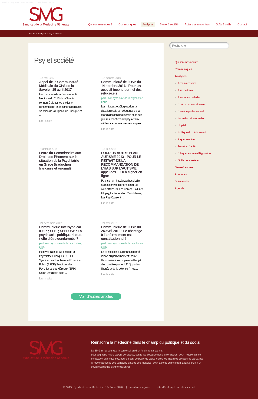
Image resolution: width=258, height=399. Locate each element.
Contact (242, 24)
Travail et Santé (186, 146)
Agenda (179, 188)
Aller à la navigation (10, 2)
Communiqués (127, 24)
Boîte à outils (223, 24)
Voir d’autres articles (96, 296)
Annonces (181, 174)
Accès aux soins (187, 83)
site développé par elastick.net (176, 387)
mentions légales (140, 387)
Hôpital (182, 125)
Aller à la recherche (46, 2)
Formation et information (191, 118)
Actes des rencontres (197, 24)
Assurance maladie (189, 97)
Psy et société (186, 139)
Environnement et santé (191, 104)
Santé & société (169, 24)
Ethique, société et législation (194, 153)
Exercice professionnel (191, 111)
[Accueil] (40, 17)
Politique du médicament (192, 132)
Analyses (147, 24)
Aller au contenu (28, 2)
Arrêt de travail (186, 90)
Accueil (31, 33)
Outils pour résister (188, 160)
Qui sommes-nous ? (100, 24)
